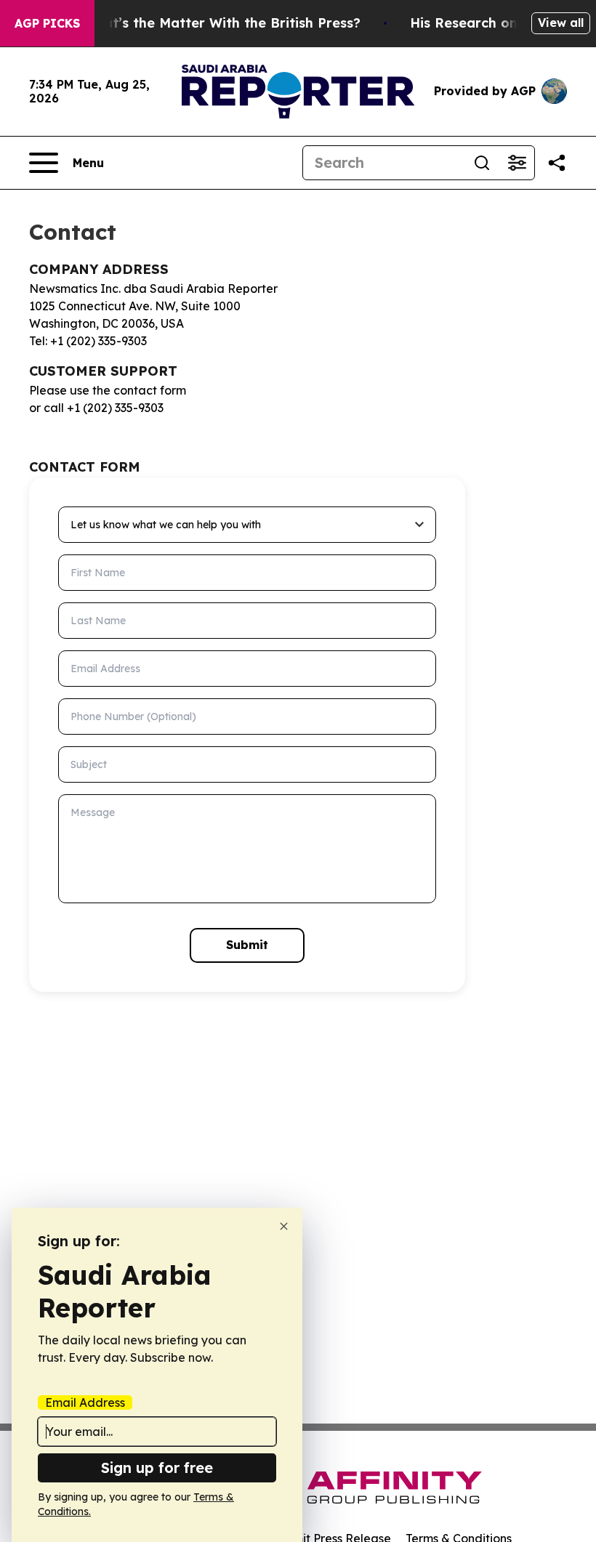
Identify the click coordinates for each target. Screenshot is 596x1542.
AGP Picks (47, 23)
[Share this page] (557, 162)
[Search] (481, 162)
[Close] (284, 1226)
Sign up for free (157, 1467)
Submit (247, 944)
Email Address (85, 1402)
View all (561, 22)
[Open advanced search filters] (516, 162)
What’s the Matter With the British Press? (222, 23)
